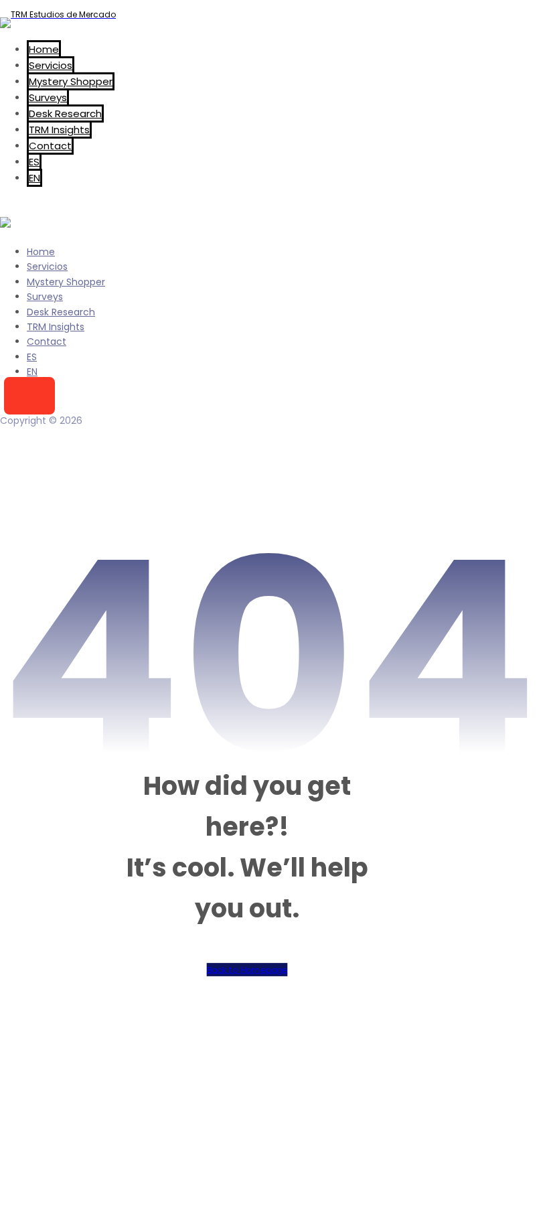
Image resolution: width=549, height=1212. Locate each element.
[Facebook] (362, 1024)
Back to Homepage (247, 970)
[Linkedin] (389, 1024)
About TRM (64, 1132)
